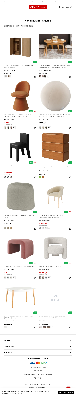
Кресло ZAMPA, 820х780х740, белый (51, 266)
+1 (48, 76)
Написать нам (38, 370)
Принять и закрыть (66, 392)
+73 (49, 228)
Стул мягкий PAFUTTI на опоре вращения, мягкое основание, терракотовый (18, 115)
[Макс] (41, 378)
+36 (14, 277)
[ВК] (38, 378)
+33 (14, 127)
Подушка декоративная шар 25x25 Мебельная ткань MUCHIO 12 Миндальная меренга (54, 115)
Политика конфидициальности (38, 387)
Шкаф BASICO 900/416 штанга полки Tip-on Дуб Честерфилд (18, 66)
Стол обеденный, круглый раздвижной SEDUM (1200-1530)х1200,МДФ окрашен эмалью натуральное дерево (54, 66)
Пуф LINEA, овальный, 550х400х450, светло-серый (19, 216)
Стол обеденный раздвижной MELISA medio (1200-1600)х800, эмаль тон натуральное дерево (18, 317)
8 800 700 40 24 (38, 1)
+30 (49, 127)
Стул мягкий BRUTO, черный (13, 166)
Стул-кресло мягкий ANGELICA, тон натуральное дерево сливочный (51, 216)
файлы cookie (19, 391)
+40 (49, 277)
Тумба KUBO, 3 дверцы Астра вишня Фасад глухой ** (53, 166)
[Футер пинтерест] (35, 378)
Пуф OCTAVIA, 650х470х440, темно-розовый (19, 266)
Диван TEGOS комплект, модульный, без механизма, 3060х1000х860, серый (52, 317)
